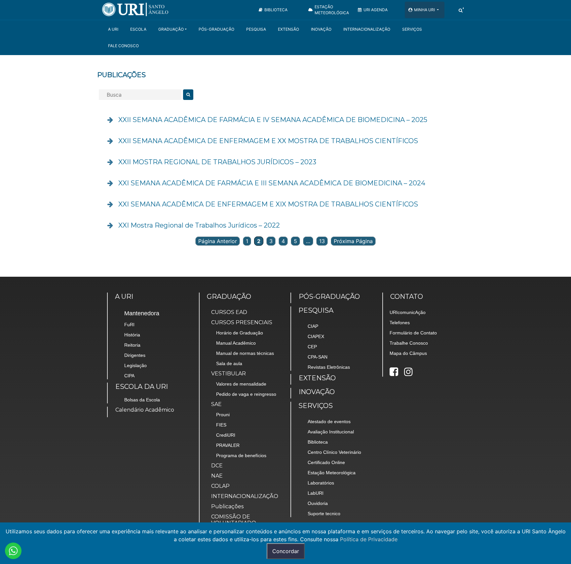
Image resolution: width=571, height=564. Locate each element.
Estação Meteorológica (332, 472)
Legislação (135, 365)
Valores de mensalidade (241, 384)
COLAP (220, 486)
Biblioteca (318, 442)
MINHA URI (425, 9)
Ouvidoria (318, 503)
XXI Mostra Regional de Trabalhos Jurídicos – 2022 (199, 225)
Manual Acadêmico (236, 343)
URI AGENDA (375, 9)
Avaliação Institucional (331, 431)
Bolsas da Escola (142, 399)
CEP (312, 346)
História (132, 334)
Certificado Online (326, 462)
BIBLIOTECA (275, 9)
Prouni (223, 414)
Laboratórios (321, 483)
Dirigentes (134, 355)
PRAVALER (228, 445)
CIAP (313, 326)
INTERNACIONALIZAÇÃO (244, 496)
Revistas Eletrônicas (329, 367)
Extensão (288, 29)
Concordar (285, 551)
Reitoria (132, 345)
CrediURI (225, 435)
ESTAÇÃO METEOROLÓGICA (332, 9)
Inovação (321, 29)
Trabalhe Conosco (409, 343)
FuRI (129, 324)
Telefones (400, 322)
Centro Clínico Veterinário (334, 452)
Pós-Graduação (216, 29)
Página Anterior (217, 241)
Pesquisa (256, 29)
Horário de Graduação (239, 332)
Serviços (412, 29)
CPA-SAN (317, 357)
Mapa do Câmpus (408, 353)
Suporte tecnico (324, 513)
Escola (138, 29)
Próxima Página (353, 241)
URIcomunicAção (408, 312)
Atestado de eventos (329, 421)
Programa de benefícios (241, 455)
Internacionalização (366, 29)
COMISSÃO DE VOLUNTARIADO (233, 520)
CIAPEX (316, 336)
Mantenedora (141, 313)
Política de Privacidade (369, 539)
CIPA (129, 375)
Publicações (227, 506)
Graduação (171, 29)
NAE (217, 476)
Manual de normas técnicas (245, 353)
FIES (221, 424)
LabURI (316, 493)
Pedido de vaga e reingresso (246, 394)
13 (322, 241)
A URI (113, 29)
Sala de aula (229, 363)
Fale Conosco (123, 45)
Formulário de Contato (413, 332)
